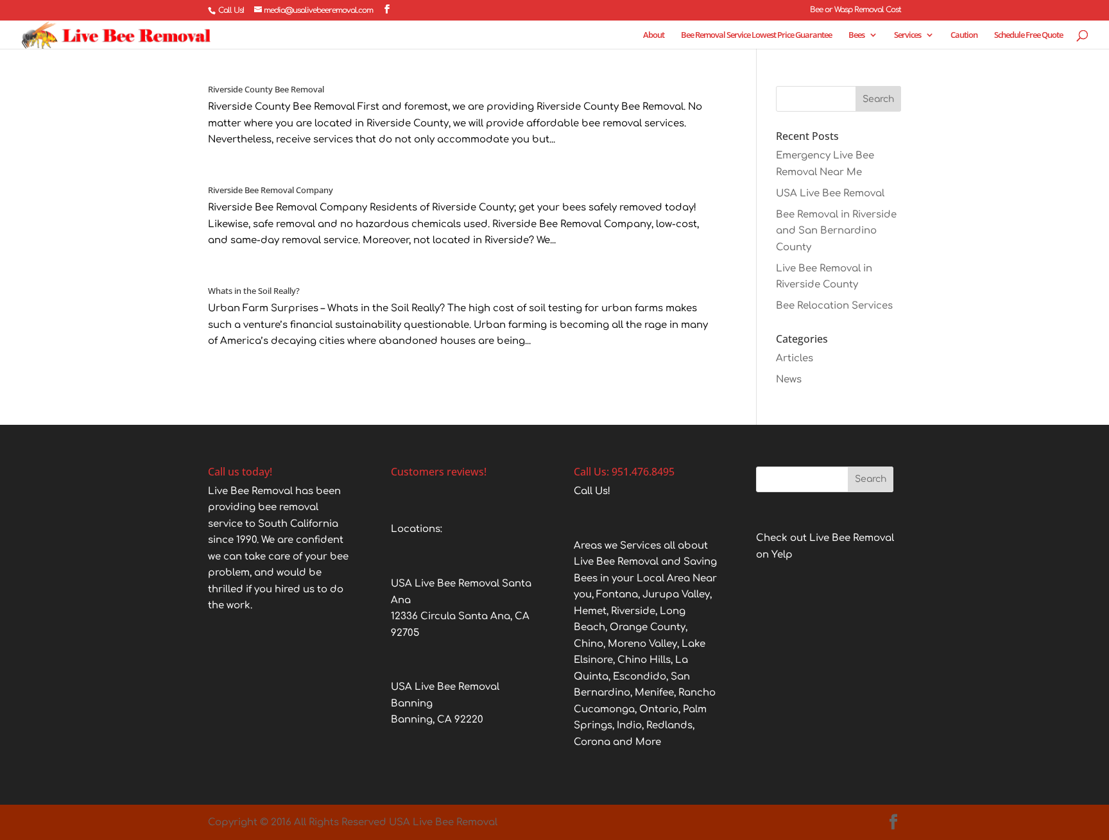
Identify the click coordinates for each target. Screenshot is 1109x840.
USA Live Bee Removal (830, 193)
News (789, 379)
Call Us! (231, 10)
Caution (963, 35)
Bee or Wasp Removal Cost (855, 10)
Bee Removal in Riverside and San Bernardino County (836, 231)
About (653, 35)
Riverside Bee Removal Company (270, 190)
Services (907, 35)
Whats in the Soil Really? (254, 290)
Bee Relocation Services (834, 305)
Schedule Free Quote (1028, 35)
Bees (856, 35)
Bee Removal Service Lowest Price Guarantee (756, 35)
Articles (794, 358)
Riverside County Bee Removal (266, 89)
